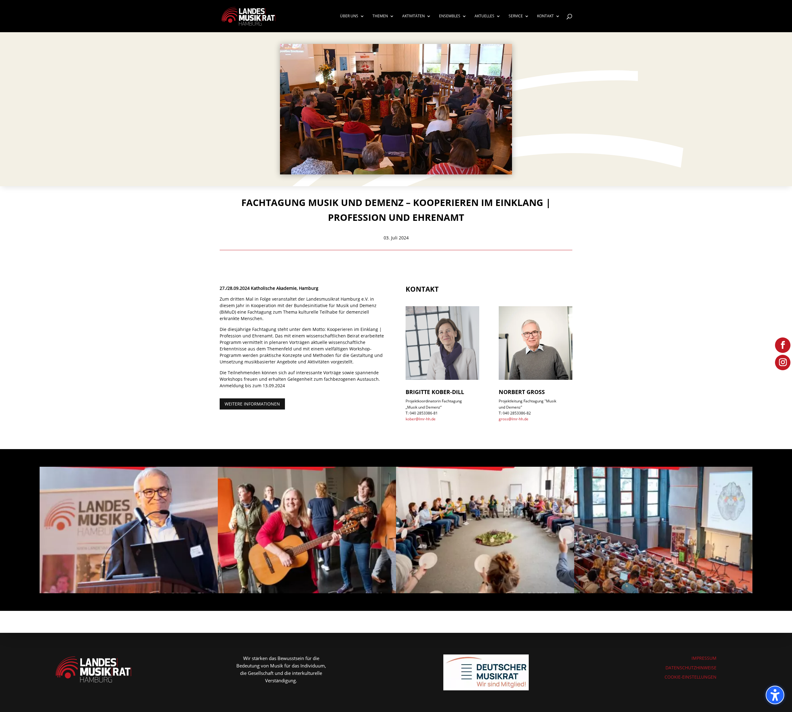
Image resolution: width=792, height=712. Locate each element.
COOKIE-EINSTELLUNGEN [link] (691, 677)
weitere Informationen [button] (252, 404)
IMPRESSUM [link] (704, 658)
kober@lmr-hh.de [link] (421, 419)
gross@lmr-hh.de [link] (513, 419)
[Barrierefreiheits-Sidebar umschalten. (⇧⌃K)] (775, 695)
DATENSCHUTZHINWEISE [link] (691, 668)
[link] (248, 16)
